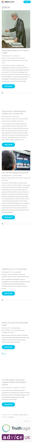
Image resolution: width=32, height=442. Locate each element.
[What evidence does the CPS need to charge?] (16, 29)
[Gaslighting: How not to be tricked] (16, 245)
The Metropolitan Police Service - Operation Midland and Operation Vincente (14, 382)
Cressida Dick (6, 330)
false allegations (14, 274)
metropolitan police (16, 60)
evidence (9, 60)
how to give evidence (23, 118)
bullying (5, 274)
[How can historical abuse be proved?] (16, 160)
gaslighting (4, 276)
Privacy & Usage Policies (20, 414)
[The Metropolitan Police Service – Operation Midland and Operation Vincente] (16, 365)
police (22, 60)
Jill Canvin (17, 55)
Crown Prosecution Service (13, 58)
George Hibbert (18, 175)
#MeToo (5, 177)
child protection (11, 177)
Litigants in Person (6, 121)
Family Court (14, 118)
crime (4, 58)
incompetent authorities (19, 330)
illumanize (11, 417)
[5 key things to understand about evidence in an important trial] (16, 100)
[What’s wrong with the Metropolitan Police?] (16, 309)
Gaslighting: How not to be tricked (14, 269)
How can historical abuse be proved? (15, 173)
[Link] (8, 1)
